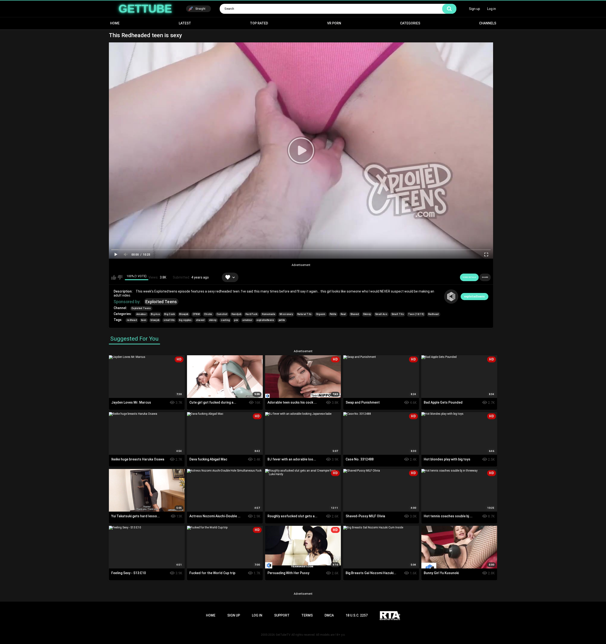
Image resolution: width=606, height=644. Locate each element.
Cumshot (222, 314)
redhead (132, 320)
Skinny (367, 314)
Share (485, 277)
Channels (487, 23)
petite (282, 320)
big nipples (185, 320)
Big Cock (169, 314)
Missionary (286, 314)
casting (225, 320)
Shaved (354, 314)
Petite (333, 314)
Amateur (141, 314)
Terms (307, 615)
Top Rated (259, 23)
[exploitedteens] (451, 296)
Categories (410, 23)
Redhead (433, 314)
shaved (200, 320)
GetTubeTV (283, 634)
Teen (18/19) (416, 314)
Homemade (268, 314)
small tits (169, 320)
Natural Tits (304, 314)
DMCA (329, 615)
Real (343, 314)
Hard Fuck (251, 314)
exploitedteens (474, 296)
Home (115, 23)
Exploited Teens (161, 301)
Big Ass (155, 314)
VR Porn (334, 23)
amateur (247, 320)
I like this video (113, 277)
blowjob (155, 320)
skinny (213, 320)
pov (236, 320)
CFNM (196, 314)
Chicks (208, 314)
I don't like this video (119, 277)
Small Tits (398, 314)
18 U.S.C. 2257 (357, 615)
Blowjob (183, 314)
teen (143, 320)
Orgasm (320, 314)
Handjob (236, 314)
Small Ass (381, 314)
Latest (185, 23)
